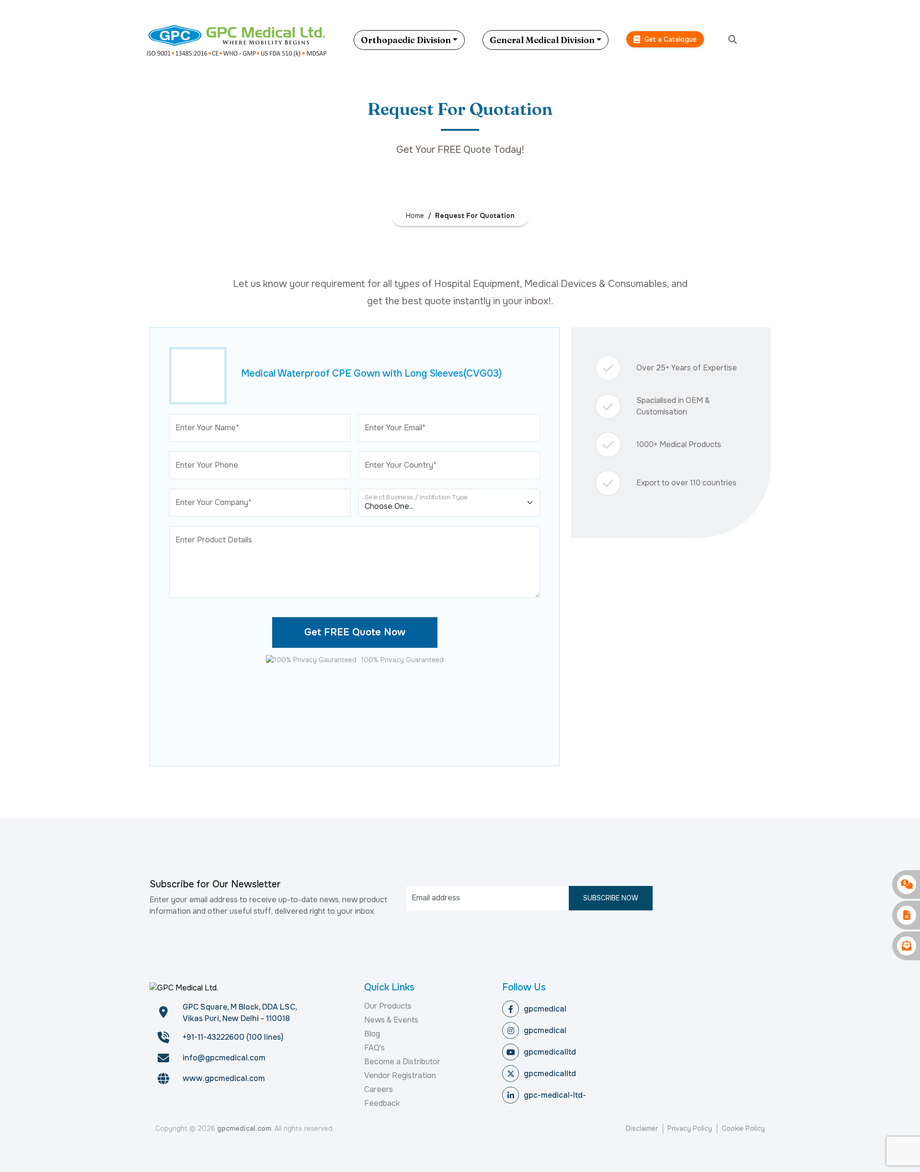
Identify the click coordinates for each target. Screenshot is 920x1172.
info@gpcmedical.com (224, 1058)
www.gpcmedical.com (224, 1078)
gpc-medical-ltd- (555, 1095)
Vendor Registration (400, 1075)
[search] (732, 40)
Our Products (388, 1006)
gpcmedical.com (244, 1128)
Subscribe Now (610, 898)
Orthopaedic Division (406, 40)
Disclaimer (642, 1128)
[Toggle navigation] (769, 40)
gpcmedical (545, 1009)
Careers (378, 1089)
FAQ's (374, 1048)
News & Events (391, 1020)
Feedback (382, 1103)
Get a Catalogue (670, 39)
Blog (372, 1034)
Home (415, 215)
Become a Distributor (402, 1062)
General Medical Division (542, 40)
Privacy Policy (689, 1128)
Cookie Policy (743, 1128)
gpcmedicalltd (550, 1052)
